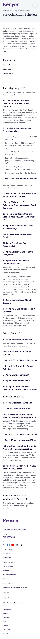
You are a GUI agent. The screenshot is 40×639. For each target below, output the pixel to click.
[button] (34, 4)
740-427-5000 (9, 537)
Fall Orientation (31, 46)
